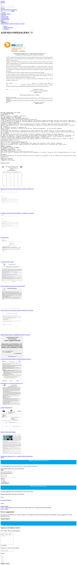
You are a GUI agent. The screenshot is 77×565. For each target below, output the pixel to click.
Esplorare (3, 2)
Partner (6, 506)
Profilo (2, 20)
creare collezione (5, 483)
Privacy (3, 509)
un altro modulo (16, 530)
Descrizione (6, 473)
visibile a (3, 478)
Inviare (7, 563)
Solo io (4, 481)
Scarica (2, 457)
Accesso (3, 8)
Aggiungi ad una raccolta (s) (7, 23)
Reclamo (3, 506)
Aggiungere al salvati (19, 23)
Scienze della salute (8, 27)
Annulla (2, 563)
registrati (3, 468)
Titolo (2, 470)
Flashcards (3, 14)
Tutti (3, 480)
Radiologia (6, 29)
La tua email (3, 545)
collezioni (8, 14)
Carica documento (5, 9)
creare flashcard (13, 9)
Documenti (3, 500)
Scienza (5, 26)
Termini (6, 509)
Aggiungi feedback (5, 518)
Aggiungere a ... (4, 22)
